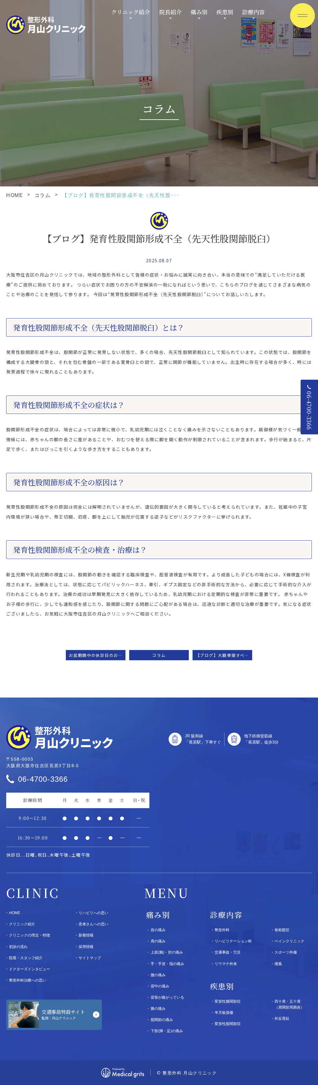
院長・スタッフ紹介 (26, 958)
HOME (14, 195)
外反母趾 (282, 1018)
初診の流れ (18, 947)
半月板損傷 (224, 1012)
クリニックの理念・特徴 (29, 935)
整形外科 (222, 930)
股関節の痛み (162, 1020)
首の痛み (158, 930)
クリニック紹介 (130, 12)
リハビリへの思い (93, 913)
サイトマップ (90, 958)
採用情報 (86, 947)
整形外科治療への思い (27, 980)
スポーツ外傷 (286, 952)
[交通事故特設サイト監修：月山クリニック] (54, 1015)
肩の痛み (158, 941)
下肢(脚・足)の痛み (167, 1031)
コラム (42, 195)
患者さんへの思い (93, 924)
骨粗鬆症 (282, 930)
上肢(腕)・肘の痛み (167, 952)
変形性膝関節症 (228, 1001)
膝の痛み (158, 1008)
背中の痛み (160, 986)
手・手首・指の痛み (167, 964)
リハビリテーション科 (233, 941)
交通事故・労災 (228, 952)
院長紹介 (170, 12)
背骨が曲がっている (167, 997)
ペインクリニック (289, 941)
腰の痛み (158, 975)
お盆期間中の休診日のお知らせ (97, 655)
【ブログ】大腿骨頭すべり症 (224, 655)
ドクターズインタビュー (29, 969)
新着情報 (86, 935)
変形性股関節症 (228, 1024)
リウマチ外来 (226, 964)
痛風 (278, 964)
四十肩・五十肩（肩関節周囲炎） (289, 1004)
